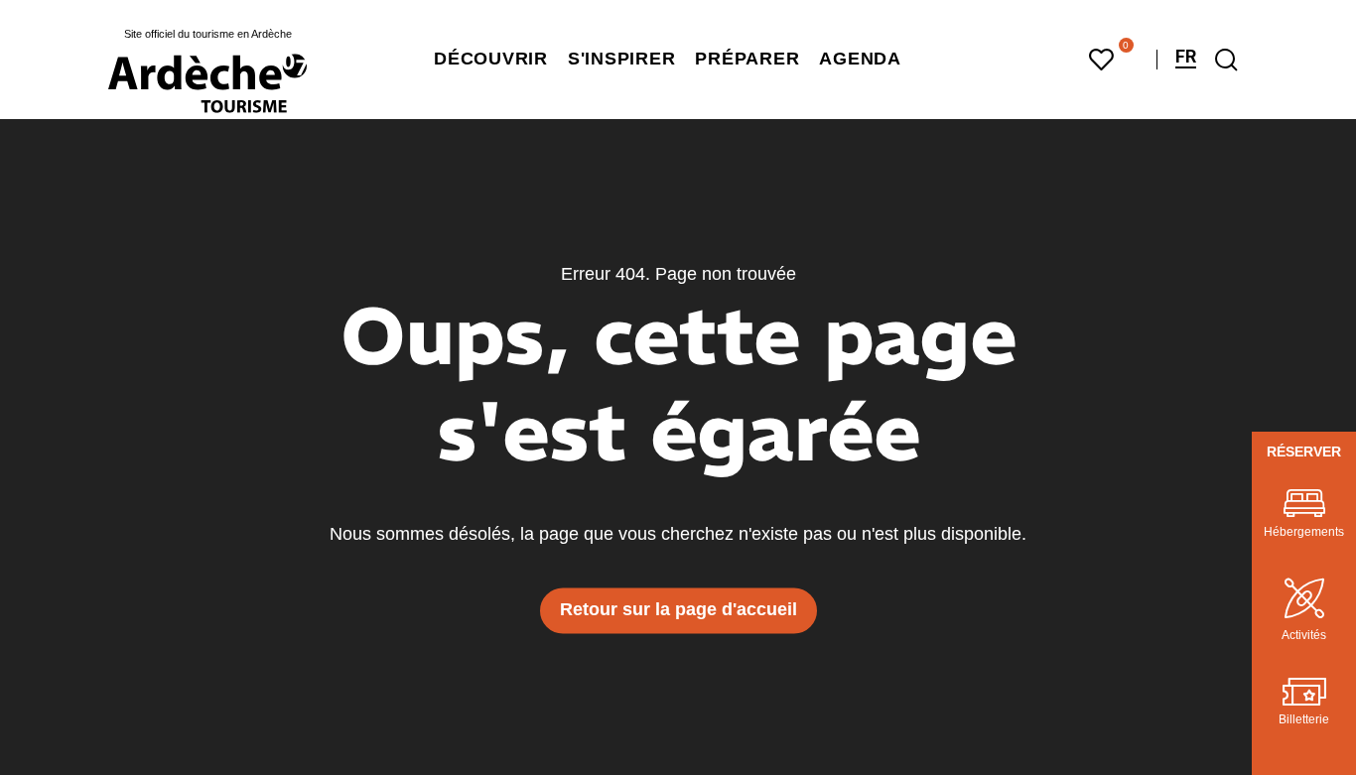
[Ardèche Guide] (207, 83)
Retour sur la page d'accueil (678, 610)
